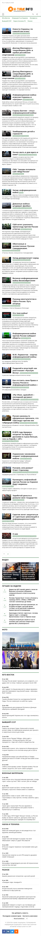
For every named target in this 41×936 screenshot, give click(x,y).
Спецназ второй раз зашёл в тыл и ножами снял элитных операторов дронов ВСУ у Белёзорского (22, 621)
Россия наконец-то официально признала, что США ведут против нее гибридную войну (20, 419)
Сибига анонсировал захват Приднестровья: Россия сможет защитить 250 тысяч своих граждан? (20, 767)
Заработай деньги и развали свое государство (25, 496)
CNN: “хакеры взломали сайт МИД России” (24, 170)
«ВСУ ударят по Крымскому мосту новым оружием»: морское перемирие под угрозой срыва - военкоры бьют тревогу (20, 691)
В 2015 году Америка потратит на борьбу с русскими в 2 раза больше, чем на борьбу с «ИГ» (20, 435)
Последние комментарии (12, 916)
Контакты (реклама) (30, 916)
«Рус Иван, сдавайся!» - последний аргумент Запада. (24, 397)
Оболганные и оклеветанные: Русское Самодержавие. (24, 246)
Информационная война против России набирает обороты (24, 335)
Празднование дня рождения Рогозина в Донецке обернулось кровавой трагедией (19, 708)
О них (15, 534)
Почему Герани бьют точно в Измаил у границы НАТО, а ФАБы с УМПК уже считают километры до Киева (23, 600)
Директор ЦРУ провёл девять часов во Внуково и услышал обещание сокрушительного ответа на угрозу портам (23, 592)
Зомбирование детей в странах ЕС (24, 132)
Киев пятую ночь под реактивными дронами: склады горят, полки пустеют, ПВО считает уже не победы (20, 780)
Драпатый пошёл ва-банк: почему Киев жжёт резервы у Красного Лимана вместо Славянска (18, 788)
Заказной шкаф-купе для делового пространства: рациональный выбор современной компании (19, 898)
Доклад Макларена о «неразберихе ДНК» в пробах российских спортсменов (17, 51)
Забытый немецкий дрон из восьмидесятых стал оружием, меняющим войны (19, 831)
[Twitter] (12, 931)
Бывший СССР (6, 21)
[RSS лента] (16, 931)
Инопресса (33, 18)
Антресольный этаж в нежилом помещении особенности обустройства (17, 889)
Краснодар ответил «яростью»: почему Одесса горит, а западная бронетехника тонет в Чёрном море (23, 615)
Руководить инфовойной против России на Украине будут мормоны (25, 481)
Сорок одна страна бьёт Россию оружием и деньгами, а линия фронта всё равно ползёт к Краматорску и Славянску (18, 808)
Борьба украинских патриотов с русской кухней (18, 876)
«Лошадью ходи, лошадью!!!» (12, 882)
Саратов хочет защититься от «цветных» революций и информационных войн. (26, 516)
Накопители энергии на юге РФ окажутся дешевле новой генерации (19, 856)
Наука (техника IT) (19, 21)
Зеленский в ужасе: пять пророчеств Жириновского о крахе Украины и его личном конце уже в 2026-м (20, 749)
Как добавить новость (20, 913)
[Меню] (3, 14)
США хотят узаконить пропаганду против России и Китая (25, 226)
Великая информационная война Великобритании (25, 279)
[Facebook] (4, 931)
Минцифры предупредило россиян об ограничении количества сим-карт (20, 864)
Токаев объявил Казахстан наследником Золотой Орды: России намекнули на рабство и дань (19, 700)
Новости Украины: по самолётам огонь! (23, 30)
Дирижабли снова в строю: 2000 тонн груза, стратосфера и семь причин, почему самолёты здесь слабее (20, 797)
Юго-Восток (6, 18)
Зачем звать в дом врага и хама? (25, 153)
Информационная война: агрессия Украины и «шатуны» (25, 97)
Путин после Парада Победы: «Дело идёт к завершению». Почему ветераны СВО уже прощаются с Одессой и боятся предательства (18, 740)
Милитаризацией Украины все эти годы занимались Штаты (20, 716)
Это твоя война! (20, 313)
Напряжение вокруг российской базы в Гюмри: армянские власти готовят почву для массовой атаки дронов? (20, 758)
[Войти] (37, 14)
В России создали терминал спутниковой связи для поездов (19, 848)
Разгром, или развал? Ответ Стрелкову (23, 469)
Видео (5, 560)
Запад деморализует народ (26, 258)
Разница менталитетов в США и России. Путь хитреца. (24, 301)
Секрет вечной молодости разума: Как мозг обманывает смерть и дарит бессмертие (17, 840)
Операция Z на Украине (20, 18)
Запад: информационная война (24, 191)
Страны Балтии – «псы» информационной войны (24, 111)
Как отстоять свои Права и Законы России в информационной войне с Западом (20, 383)
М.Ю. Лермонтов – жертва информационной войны (25, 355)
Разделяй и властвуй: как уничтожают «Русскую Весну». (25, 370)
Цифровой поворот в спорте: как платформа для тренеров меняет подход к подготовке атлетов (18, 906)
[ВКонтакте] (8, 931)
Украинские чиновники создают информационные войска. (25, 456)
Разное (30, 21)
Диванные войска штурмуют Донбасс (22, 204)
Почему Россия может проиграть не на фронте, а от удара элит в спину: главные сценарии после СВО (20, 682)
